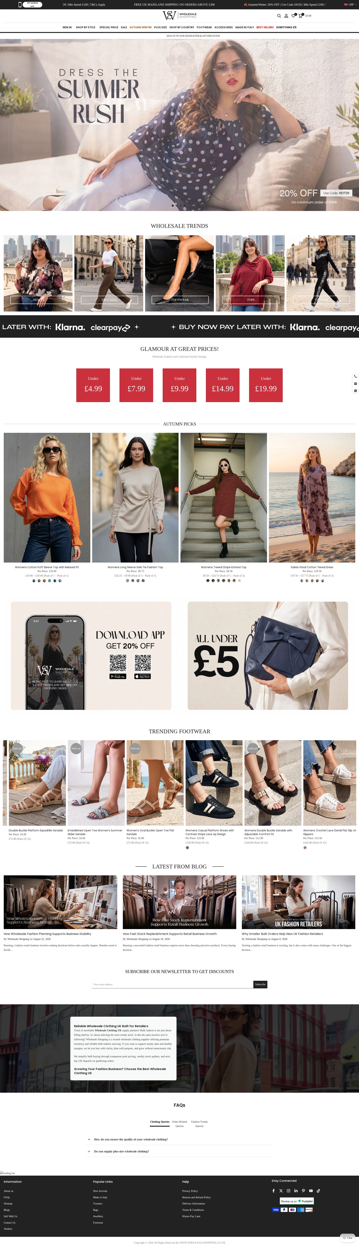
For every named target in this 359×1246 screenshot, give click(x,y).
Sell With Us (10, 1216)
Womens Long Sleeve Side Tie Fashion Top (135, 567)
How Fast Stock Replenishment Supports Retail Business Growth (170, 934)
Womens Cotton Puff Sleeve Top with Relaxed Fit (47, 567)
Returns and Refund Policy (196, 1197)
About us (8, 1191)
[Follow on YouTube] (311, 1191)
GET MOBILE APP (32, 4)
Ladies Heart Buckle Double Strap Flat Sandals (102, 832)
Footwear (98, 1222)
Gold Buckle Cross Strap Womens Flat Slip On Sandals (164, 832)
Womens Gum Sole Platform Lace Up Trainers (220, 832)
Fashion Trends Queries (199, 1124)
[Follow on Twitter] (281, 1191)
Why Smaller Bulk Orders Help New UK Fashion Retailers (282, 934)
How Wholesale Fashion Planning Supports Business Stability (47, 934)
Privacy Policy (190, 1191)
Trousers (97, 1203)
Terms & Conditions (193, 1210)
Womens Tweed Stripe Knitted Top (223, 567)
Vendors (8, 1228)
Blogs (7, 1210)
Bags (95, 1210)
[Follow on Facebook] (273, 1191)
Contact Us (9, 1222)
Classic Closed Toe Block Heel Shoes (42, 830)
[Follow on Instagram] (288, 1191)
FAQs (7, 1197)
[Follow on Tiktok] (318, 1191)
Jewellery (98, 1216)
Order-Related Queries (179, 1124)
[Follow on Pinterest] (303, 1191)
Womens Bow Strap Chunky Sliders (277, 830)
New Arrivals (100, 1191)
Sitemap (8, 1203)
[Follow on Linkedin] (296, 1191)
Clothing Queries (159, 1121)
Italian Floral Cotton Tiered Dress (312, 567)
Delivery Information (193, 1203)
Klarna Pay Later (191, 1216)
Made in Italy (100, 1197)
